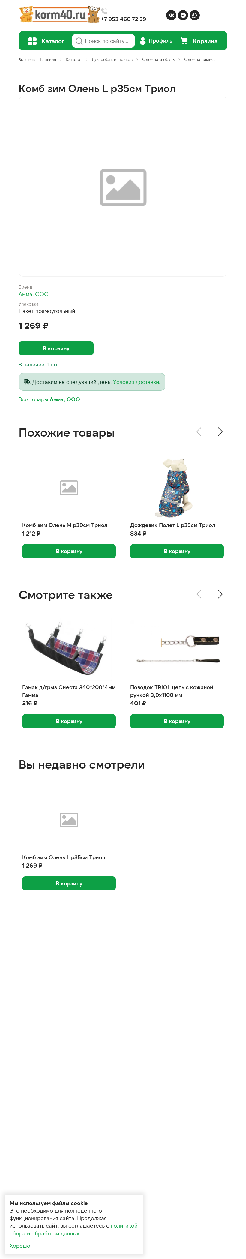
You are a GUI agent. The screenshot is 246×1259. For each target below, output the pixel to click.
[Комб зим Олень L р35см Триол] (69, 819)
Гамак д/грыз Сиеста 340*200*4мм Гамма (69, 691)
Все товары (49, 399)
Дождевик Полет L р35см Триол (172, 525)
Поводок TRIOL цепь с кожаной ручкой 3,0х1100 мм (171, 691)
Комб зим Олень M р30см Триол (64, 525)
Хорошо (20, 1245)
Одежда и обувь (158, 59)
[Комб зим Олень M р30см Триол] (69, 487)
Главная (48, 59)
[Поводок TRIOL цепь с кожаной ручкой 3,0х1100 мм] (177, 649)
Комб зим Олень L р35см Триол (63, 857)
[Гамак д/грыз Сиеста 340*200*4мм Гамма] (69, 649)
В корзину (56, 348)
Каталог (74, 59)
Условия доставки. (136, 381)
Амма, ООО (34, 294)
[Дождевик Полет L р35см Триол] (177, 487)
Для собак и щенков (112, 59)
